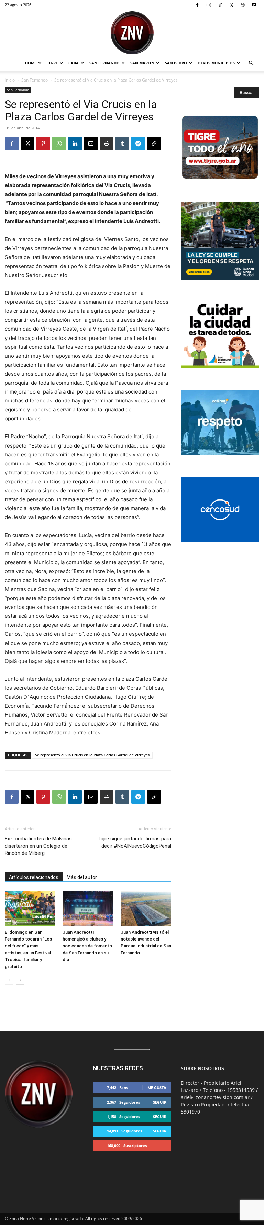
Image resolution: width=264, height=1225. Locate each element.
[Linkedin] (75, 143)
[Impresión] (106, 143)
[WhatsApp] (59, 143)
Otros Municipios (216, 62)
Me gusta (156, 1087)
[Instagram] (209, 5)
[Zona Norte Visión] (132, 32)
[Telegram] (138, 143)
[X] (231, 5)
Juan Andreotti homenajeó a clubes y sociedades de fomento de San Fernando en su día (87, 946)
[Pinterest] (43, 143)
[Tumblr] (122, 143)
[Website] (243, 5)
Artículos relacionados (33, 877)
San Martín (142, 62)
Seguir (159, 1102)
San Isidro (176, 62)
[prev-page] (9, 980)
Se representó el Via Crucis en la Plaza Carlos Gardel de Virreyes (92, 754)
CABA (73, 62)
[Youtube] (254, 5)
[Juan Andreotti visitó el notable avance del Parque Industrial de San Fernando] (146, 908)
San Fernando (104, 62)
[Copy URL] (154, 143)
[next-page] (20, 980)
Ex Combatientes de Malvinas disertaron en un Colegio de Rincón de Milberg (38, 846)
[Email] (91, 143)
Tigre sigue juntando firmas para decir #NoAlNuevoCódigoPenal (134, 842)
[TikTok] (220, 5)
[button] (251, 63)
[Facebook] (197, 5)
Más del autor (82, 877)
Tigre (52, 62)
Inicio (10, 80)
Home (30, 62)
